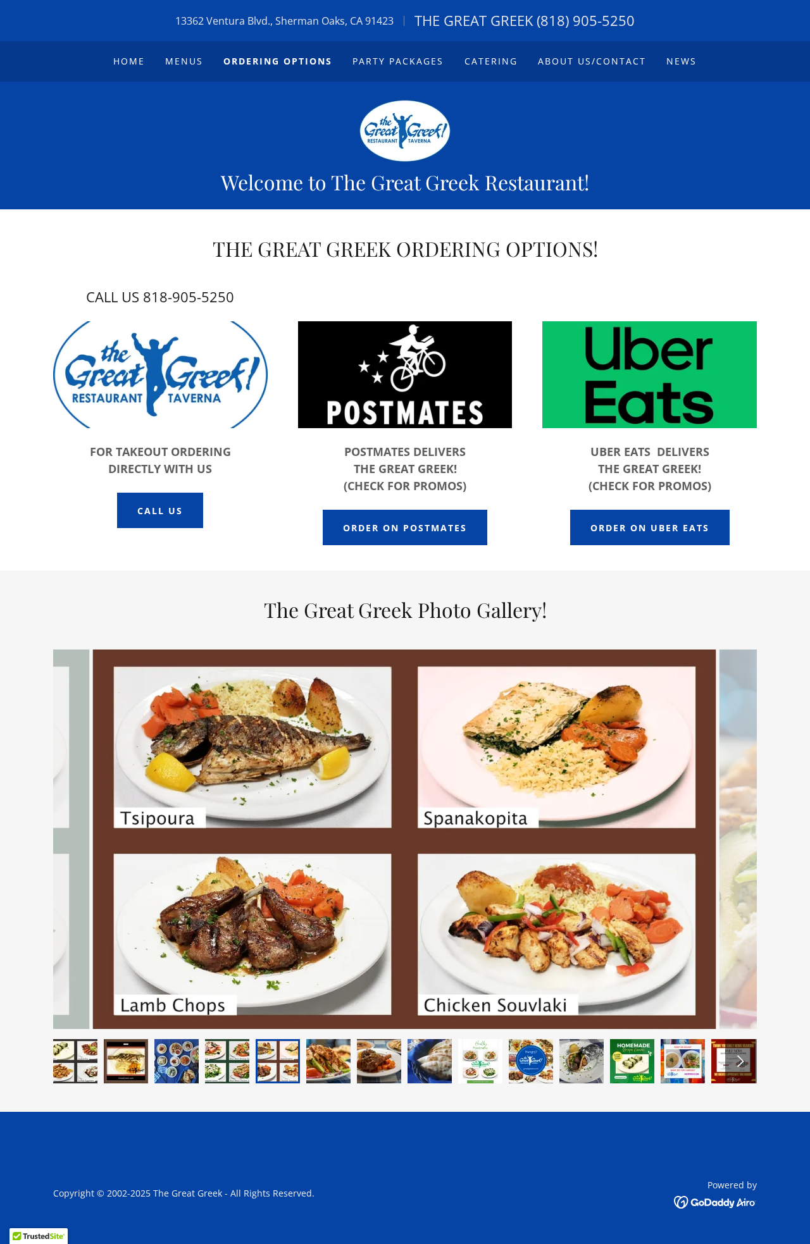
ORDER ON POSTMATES (405, 528)
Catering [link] (491, 61)
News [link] (681, 61)
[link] (405, 130)
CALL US (160, 511)
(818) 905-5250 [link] (586, 20)
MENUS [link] (184, 61)
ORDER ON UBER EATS (649, 528)
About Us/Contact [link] (592, 61)
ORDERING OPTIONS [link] (277, 61)
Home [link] (129, 61)
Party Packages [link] (398, 61)
